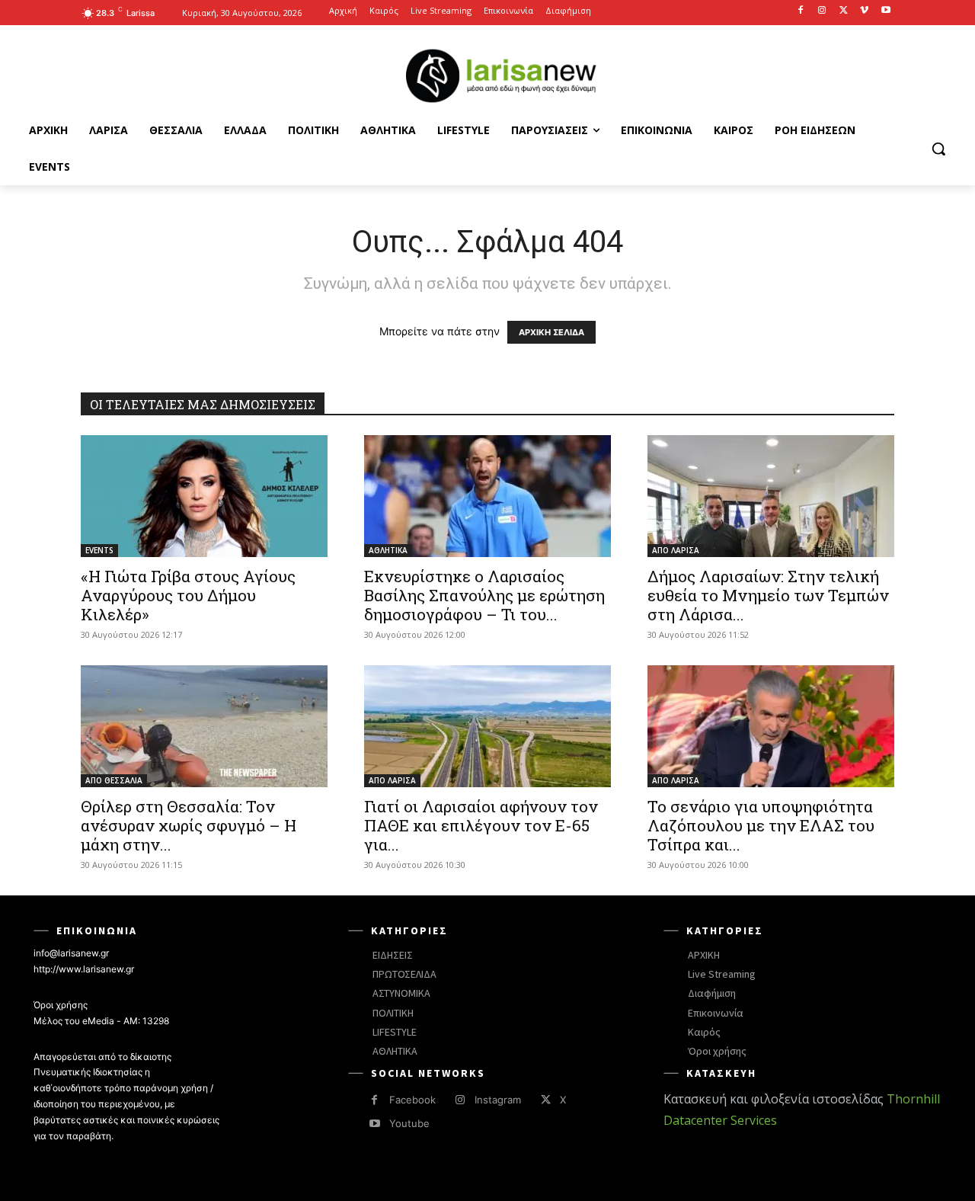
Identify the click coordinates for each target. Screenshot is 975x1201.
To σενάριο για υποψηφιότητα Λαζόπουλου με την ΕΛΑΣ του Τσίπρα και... (760, 825)
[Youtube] (885, 11)
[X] (843, 11)
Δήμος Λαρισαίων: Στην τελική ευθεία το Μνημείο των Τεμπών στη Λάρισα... (768, 595)
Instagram (498, 1100)
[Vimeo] (864, 11)
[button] (938, 148)
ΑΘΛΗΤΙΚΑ (388, 550)
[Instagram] (822, 11)
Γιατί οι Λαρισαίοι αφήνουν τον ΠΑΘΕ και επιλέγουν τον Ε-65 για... (481, 825)
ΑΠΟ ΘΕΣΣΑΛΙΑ (113, 780)
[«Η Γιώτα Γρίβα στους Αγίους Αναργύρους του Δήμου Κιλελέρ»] (204, 496)
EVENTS (99, 550)
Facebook (412, 1100)
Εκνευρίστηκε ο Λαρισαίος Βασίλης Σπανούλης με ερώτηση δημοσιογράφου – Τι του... (484, 595)
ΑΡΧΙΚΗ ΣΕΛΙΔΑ (551, 332)
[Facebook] (801, 11)
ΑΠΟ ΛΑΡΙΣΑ (675, 550)
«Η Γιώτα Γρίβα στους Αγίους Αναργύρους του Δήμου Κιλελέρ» (188, 595)
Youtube (409, 1123)
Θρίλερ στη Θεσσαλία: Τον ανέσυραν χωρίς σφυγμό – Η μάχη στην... (188, 825)
